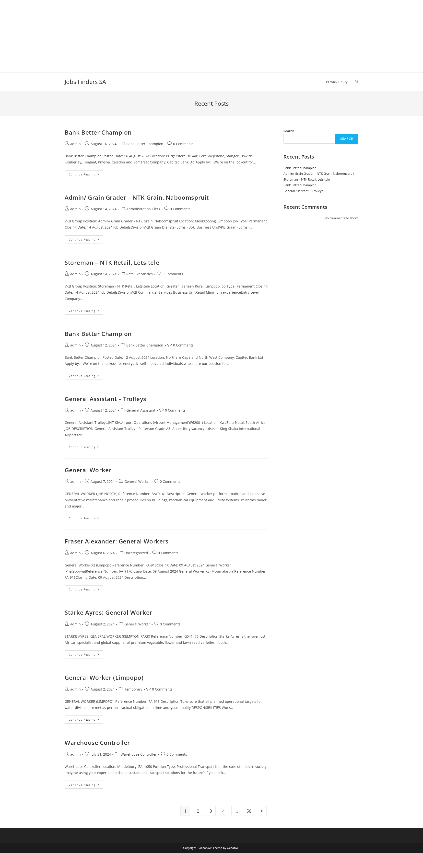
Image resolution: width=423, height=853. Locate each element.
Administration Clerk (143, 209)
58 (249, 811)
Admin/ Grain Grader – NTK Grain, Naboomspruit (137, 197)
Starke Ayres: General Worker (108, 612)
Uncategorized (136, 553)
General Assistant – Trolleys (105, 399)
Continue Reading (86, 175)
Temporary (133, 689)
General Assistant (140, 410)
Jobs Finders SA (85, 82)
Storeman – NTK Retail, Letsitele (112, 262)
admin (75, 143)
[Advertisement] (147, 34)
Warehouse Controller (97, 742)
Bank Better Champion (98, 132)
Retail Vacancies (139, 274)
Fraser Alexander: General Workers (117, 541)
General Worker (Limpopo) (104, 677)
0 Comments (183, 143)
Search (288, 131)
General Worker (88, 470)
